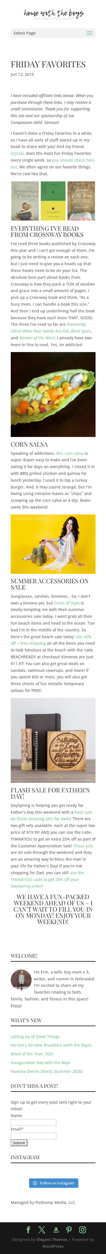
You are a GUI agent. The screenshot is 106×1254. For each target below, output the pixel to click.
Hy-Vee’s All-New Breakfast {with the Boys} (51, 1045)
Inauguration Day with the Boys (40, 1062)
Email (17, 1129)
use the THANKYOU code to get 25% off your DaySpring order (47, 879)
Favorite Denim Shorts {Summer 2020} (47, 1071)
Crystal (17, 153)
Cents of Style (67, 603)
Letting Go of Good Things (35, 1036)
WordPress (53, 1246)
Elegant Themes (51, 1239)
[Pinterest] (69, 1230)
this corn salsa (70, 453)
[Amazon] (56, 1230)
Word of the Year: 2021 (32, 1053)
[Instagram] (82, 1230)
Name (16, 1115)
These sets (83, 845)
